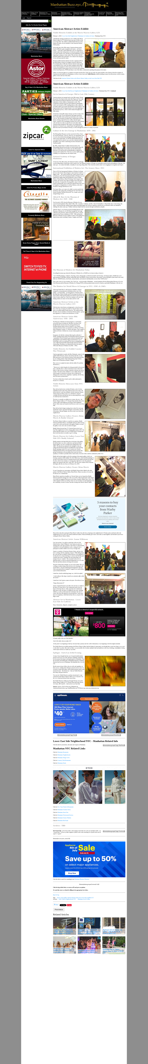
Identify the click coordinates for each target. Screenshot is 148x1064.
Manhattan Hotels (62, 763)
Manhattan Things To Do (64, 757)
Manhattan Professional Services (65, 815)
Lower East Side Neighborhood (69, 36)
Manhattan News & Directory (26, 13)
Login (23, 18)
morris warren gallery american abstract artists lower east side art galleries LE (75, 897)
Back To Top (56, 895)
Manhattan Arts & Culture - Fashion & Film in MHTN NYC (88, 951)
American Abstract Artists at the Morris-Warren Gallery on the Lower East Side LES (82, 78)
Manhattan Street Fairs (63, 812)
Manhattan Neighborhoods (64, 755)
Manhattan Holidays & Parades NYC (79, 13)
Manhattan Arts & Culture (84, 899)
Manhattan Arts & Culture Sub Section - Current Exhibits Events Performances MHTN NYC (88, 931)
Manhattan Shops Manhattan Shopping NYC (67, 14)
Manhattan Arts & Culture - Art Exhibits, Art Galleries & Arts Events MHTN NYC (63, 950)
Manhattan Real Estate (63, 820)
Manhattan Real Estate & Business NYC (120, 14)
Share (56, 904)
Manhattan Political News (110, 13)
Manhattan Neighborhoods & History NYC (89, 14)
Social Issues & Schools (102, 13)
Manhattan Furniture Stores (64, 809)
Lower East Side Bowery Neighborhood (71, 91)
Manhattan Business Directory (82, 879)
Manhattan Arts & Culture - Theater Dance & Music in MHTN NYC (113, 951)
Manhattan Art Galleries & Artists (86, 36)
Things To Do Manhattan (34, 13)
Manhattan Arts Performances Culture (45, 13)
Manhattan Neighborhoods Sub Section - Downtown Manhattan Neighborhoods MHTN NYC (63, 931)
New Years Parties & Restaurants (65, 807)
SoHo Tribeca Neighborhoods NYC (67, 899)
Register (29, 18)
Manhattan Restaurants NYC (56, 13)
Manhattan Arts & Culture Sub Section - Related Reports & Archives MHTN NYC (112, 931)
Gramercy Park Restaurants (64, 760)
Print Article (59, 909)
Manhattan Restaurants (63, 752)
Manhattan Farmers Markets (64, 818)
